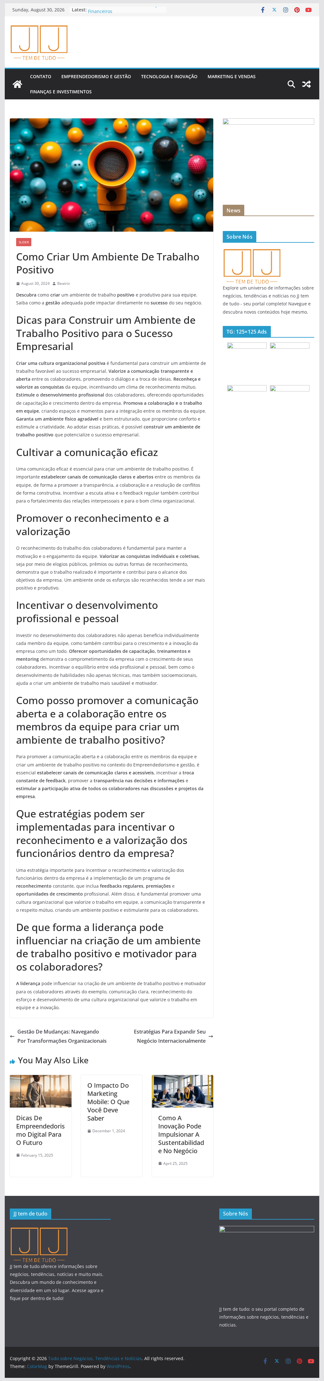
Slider (24, 242)
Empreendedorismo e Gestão (96, 76)
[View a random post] (306, 84)
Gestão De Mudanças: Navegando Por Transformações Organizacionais (62, 1036)
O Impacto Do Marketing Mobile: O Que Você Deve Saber (108, 1101)
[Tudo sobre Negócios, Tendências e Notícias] (17, 84)
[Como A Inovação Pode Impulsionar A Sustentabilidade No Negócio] (182, 1079)
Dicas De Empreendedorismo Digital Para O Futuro (40, 1130)
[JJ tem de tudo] (252, 251)
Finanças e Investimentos (61, 92)
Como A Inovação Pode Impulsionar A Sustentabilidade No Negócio (181, 1134)
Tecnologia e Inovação (169, 76)
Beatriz (63, 283)
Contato (40, 76)
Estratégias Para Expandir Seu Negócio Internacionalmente (170, 1036)
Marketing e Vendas (232, 76)
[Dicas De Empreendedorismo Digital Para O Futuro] (40, 1079)
